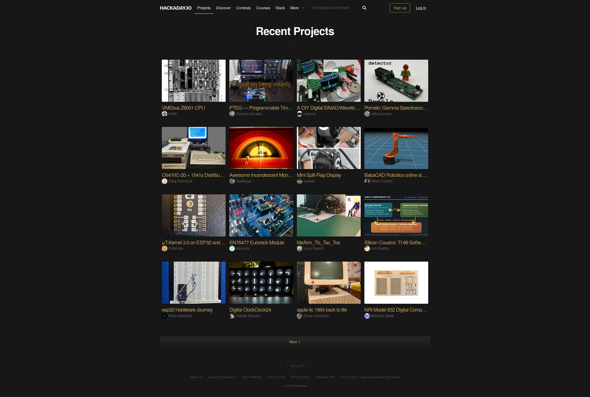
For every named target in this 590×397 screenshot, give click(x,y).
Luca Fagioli (314, 248)
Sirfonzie (175, 248)
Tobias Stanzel (248, 315)
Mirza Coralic (382, 181)
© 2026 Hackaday (295, 386)
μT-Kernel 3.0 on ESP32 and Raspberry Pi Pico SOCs (216, 242)
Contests (243, 7)
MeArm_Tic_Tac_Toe (318, 242)
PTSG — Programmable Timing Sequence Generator (283, 107)
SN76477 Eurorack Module (256, 242)
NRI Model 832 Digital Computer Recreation (408, 309)
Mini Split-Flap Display (319, 174)
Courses (263, 7)
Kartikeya (243, 181)
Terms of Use (276, 377)
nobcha (310, 113)
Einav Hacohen (316, 315)
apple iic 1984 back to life (322, 309)
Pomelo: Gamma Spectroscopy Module (404, 107)
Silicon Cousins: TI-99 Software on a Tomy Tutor (412, 242)
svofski (309, 181)
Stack (280, 7)
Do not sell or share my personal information (370, 377)
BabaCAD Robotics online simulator (400, 174)
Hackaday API (325, 377)
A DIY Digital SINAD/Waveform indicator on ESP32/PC (352, 107)
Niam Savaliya (180, 315)
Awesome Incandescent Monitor (261, 174)
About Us (196, 377)
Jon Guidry (380, 248)
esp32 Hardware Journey (187, 309)
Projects (204, 7)
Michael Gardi (382, 315)
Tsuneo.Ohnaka (249, 113)
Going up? (296, 365)
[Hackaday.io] (176, 8)
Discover (223, 7)
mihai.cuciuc (381, 113)
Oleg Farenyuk (180, 181)
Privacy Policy (300, 377)
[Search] (364, 7)
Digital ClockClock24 (250, 309)
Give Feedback (252, 377)
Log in (421, 7)
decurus (242, 248)
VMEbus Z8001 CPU (183, 107)
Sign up (400, 7)
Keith (172, 113)
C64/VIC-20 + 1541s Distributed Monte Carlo (207, 174)
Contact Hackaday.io (222, 377)
